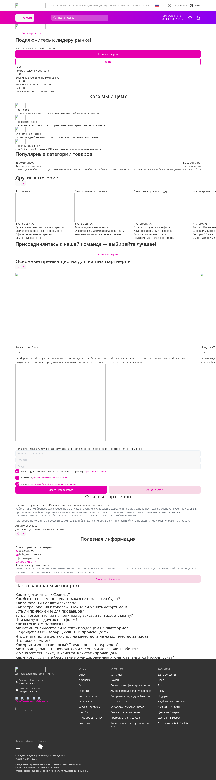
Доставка (61, 5)
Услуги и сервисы (89, 707)
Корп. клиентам (111, 5)
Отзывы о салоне (120, 701)
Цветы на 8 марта (168, 712)
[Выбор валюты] (163, 6)
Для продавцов (94, 5)
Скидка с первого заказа (125, 712)
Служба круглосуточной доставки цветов (41, 755)
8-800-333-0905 (27, 683)
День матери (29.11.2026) (173, 723)
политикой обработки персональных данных (54, 484)
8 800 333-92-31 (28, 551)
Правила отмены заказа (125, 717)
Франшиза (85, 701)
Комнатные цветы (169, 707)
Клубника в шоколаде (171, 701)
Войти (197, 5)
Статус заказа (179, 5)
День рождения (167, 674)
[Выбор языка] (157, 6)
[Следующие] (23, 183)
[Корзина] (198, 18)
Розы (161, 690)
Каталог (27, 17)
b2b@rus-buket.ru (30, 554)
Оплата (71, 5)
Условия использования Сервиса (130, 690)
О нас (52, 5)
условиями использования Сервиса (49, 477)
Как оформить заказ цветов (127, 707)
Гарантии (81, 5)
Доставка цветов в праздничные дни (130, 724)
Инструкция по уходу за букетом (130, 696)
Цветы (162, 680)
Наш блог (85, 712)
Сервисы (146, 5)
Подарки (163, 696)
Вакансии (84, 723)
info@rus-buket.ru (28, 691)
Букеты (162, 685)
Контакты (125, 5)
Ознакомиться (24, 561)
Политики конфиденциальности (130, 685)
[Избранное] (190, 18)
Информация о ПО (90, 717)
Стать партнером (31, 33)
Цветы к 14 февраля (170, 717)
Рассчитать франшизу (108, 578)
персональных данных (95, 471)
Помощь (136, 5)
